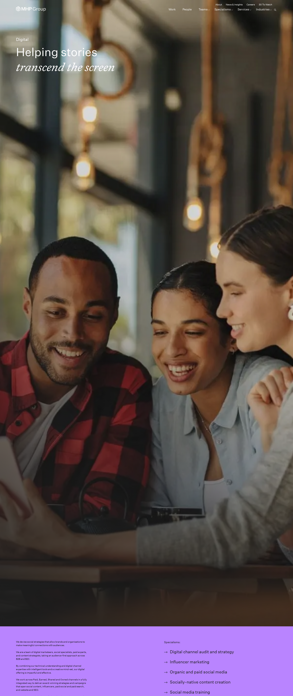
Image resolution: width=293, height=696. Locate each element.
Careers (251, 4)
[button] (275, 10)
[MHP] (31, 9)
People (187, 9)
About (218, 4)
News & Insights (234, 4)
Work (172, 9)
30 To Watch (265, 4)
